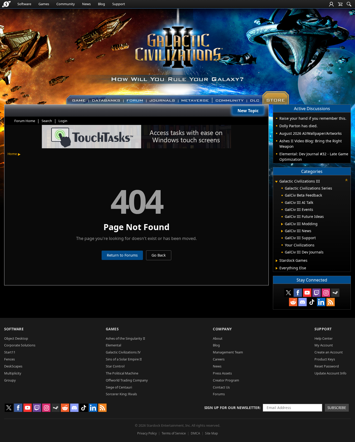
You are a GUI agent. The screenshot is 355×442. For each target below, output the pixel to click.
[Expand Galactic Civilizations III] (276, 182)
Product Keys (324, 359)
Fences (9, 359)
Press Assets (222, 373)
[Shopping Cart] (340, 4)
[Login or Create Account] (331, 4)
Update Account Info (330, 373)
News (86, 4)
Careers (219, 359)
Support (118, 4)
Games (43, 4)
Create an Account (328, 352)
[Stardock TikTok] (312, 302)
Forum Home (24, 120)
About (217, 338)
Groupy (10, 380)
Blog (101, 4)
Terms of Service (174, 433)
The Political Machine (122, 373)
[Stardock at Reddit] (293, 302)
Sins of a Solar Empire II (124, 359)
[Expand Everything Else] (277, 268)
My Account (323, 345)
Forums (219, 394)
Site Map (211, 433)
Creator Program (226, 380)
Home (12, 153)
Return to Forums (122, 255)
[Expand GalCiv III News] (282, 231)
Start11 (9, 352)
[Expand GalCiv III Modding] (282, 224)
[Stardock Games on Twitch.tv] (316, 292)
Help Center (323, 338)
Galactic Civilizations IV (123, 352)
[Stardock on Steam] (335, 292)
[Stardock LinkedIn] (321, 302)
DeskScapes (13, 366)
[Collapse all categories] (346, 180)
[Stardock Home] (6, 4)
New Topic (248, 110)
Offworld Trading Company (127, 380)
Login (62, 120)
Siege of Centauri (119, 387)
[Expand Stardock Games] (277, 260)
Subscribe (336, 407)
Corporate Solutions (19, 345)
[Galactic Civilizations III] (177, 54)
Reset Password (326, 366)
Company (222, 328)
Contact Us (221, 387)
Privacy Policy (147, 433)
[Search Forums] (349, 4)
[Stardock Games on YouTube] (307, 292)
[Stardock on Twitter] (288, 292)
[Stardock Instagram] (326, 292)
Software (24, 4)
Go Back (159, 255)
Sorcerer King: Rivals (121, 394)
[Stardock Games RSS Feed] (330, 302)
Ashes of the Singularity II (125, 338)
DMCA (195, 433)
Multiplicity (12, 373)
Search (47, 120)
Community (65, 4)
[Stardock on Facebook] (298, 292)
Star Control (115, 366)
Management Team (228, 352)
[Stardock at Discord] (302, 302)
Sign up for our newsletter (232, 407)
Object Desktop (16, 338)
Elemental (113, 345)
